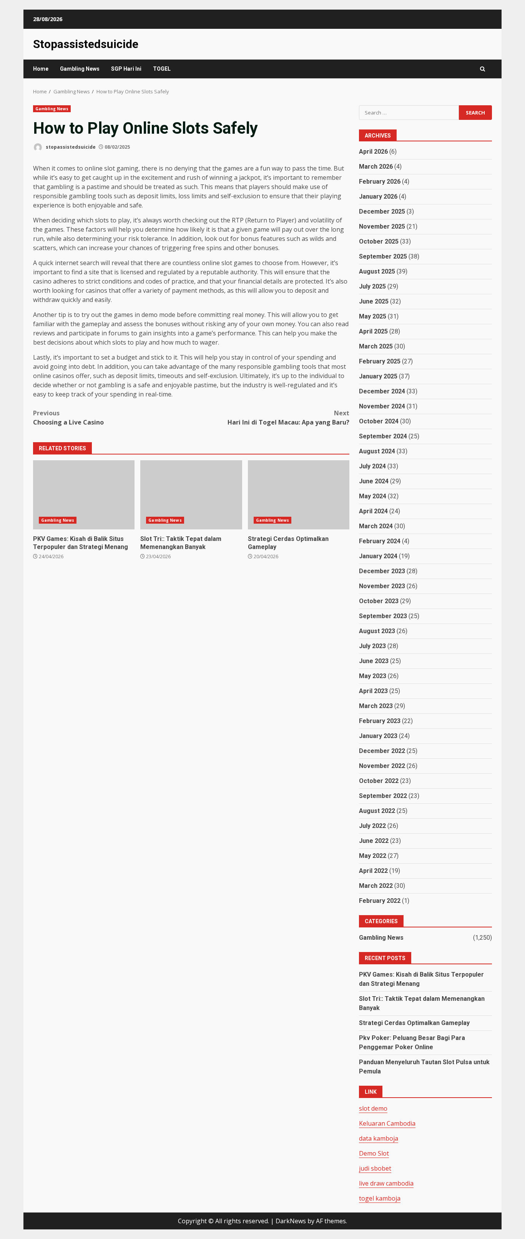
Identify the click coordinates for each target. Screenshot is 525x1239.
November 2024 (382, 406)
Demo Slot (374, 1153)
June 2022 (374, 840)
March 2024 (376, 526)
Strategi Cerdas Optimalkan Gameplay (298, 494)
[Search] (482, 68)
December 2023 (382, 571)
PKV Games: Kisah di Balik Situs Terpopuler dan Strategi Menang (84, 494)
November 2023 (382, 586)
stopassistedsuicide (70, 147)
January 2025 (378, 376)
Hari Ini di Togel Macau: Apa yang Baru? (288, 417)
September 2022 (383, 795)
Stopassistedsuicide (85, 44)
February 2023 (379, 721)
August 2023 (377, 631)
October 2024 (379, 421)
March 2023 (376, 706)
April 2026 (373, 151)
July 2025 (372, 286)
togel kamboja (379, 1198)
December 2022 (382, 751)
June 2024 (374, 481)
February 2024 (379, 541)
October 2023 (379, 601)
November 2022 (382, 766)
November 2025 (382, 226)
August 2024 (377, 451)
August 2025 (377, 271)
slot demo (373, 1108)
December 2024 (382, 391)
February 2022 (379, 900)
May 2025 (372, 316)
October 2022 (379, 781)
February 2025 (379, 361)
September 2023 (383, 616)
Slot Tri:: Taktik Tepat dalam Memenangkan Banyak (191, 494)
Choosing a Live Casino (68, 417)
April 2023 (373, 691)
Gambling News (80, 69)
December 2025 (382, 211)
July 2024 (372, 466)
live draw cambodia (386, 1183)
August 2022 (377, 810)
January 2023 (378, 736)
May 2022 (372, 855)
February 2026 (379, 181)
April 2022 (373, 870)
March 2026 (376, 166)
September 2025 (383, 256)
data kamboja (378, 1138)
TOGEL (162, 69)
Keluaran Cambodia (387, 1123)
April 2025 (373, 331)
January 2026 (378, 196)
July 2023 (372, 646)
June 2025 (374, 301)
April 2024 (373, 511)
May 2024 (372, 496)
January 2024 (378, 556)
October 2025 (379, 241)
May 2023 (372, 676)
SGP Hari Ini (126, 69)
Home (40, 69)
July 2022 (372, 825)
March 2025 (376, 346)
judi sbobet (375, 1168)
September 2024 (383, 436)
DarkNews (291, 1221)
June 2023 (374, 661)
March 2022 (376, 885)
